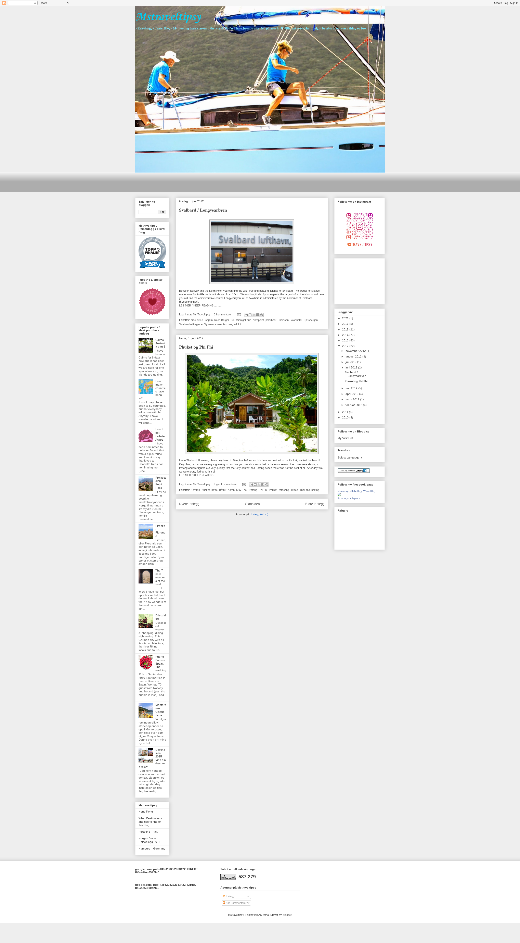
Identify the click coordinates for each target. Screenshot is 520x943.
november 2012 (356, 350)
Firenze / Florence (160, 531)
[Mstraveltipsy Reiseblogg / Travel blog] (339, 494)
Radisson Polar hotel (290, 320)
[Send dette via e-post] (246, 315)
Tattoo (294, 489)
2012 (345, 346)
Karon (231, 489)
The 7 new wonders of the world (160, 577)
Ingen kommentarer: (226, 484)
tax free (227, 324)
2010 (345, 417)
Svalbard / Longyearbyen (203, 209)
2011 (345, 412)
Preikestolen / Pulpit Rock (160, 482)
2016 (345, 323)
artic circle (197, 320)
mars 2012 (353, 399)
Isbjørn (209, 320)
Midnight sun (243, 320)
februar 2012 (354, 404)
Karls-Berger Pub (224, 320)
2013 (345, 340)
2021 (345, 318)
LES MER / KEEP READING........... (200, 305)
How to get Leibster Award (160, 434)
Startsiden (252, 504)
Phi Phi (263, 489)
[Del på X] (254, 315)
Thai (302, 489)
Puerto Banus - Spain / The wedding (160, 663)
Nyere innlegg (189, 504)
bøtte (214, 489)
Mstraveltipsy (168, 17)
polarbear (270, 320)
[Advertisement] (209, 182)
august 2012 (354, 356)
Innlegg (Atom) (259, 514)
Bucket (206, 489)
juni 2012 (352, 367)
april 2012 (352, 393)
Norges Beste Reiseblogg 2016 (149, 840)
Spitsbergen (311, 320)
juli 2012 (351, 362)
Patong (253, 489)
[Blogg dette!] (250, 315)
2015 (345, 329)
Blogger (287, 914)
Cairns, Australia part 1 (160, 343)
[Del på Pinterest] (262, 315)
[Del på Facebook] (258, 315)
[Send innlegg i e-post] (239, 314)
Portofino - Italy (148, 831)
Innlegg (229, 896)
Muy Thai (241, 489)
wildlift (237, 324)
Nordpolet (258, 320)
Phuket (273, 489)
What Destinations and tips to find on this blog (150, 822)
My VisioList (345, 438)
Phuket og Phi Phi (196, 346)
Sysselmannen (213, 324)
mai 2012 (352, 388)
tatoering (284, 489)
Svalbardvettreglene (191, 324)
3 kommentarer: (223, 314)
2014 (345, 335)
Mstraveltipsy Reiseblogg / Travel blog (356, 491)
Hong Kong (146, 811)
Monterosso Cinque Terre (160, 710)
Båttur (222, 489)
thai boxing (312, 489)
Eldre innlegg (315, 504)
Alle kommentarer (235, 902)
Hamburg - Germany (152, 848)
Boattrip (195, 489)
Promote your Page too (349, 498)
